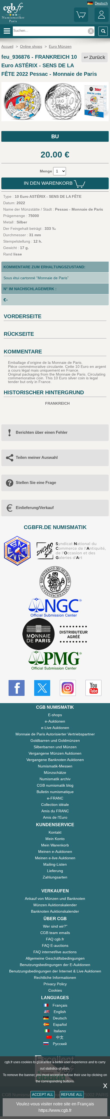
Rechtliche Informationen (55, 977)
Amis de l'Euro (55, 817)
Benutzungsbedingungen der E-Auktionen (55, 965)
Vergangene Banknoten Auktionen (55, 760)
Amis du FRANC (55, 811)
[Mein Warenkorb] (81, 21)
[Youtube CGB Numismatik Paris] (93, 688)
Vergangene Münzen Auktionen (55, 753)
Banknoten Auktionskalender (55, 911)
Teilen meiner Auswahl (37, 457)
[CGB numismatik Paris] (13, 22)
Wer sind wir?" (55, 926)
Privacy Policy (55, 984)
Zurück (97, 57)
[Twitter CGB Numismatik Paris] (42, 688)
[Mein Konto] (102, 21)
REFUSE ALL (71, 1095)
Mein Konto (55, 839)
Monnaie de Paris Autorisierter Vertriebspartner (55, 734)
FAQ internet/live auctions (55, 952)
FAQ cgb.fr (55, 939)
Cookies (55, 990)
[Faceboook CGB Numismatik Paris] (17, 688)
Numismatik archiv (55, 779)
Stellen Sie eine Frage (36, 482)
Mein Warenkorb (55, 845)
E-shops (55, 715)
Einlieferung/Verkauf (35, 507)
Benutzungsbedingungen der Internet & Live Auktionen (55, 971)
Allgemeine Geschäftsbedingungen (55, 958)
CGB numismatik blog (55, 785)
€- (5, 299)
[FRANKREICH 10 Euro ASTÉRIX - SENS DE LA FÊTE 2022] (55, 120)
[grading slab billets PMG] (55, 661)
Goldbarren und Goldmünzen (55, 740)
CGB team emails (55, 933)
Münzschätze (55, 772)
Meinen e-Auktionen (55, 851)
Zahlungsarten (55, 877)
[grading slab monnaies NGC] (55, 608)
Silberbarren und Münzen (55, 747)
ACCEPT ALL (42, 1095)
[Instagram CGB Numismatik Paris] (68, 688)
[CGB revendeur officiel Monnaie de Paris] (55, 634)
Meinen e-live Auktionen (55, 858)
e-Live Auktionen (55, 728)
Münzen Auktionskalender (55, 905)
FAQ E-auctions (55, 945)
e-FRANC (55, 798)
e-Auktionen (55, 721)
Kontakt (55, 832)
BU (55, 136)
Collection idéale (55, 804)
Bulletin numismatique (55, 792)
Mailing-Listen (55, 864)
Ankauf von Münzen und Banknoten (55, 898)
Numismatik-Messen (55, 766)
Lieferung (55, 871)
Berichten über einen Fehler (42, 432)
